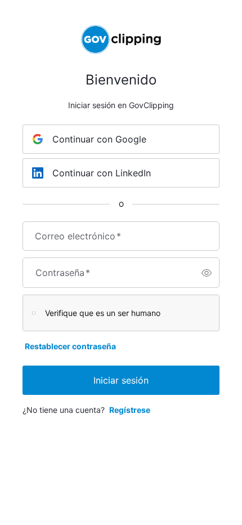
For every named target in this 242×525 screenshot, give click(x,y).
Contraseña (62, 273)
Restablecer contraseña (70, 346)
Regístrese (129, 410)
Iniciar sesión (121, 380)
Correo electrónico (78, 236)
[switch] (206, 272)
